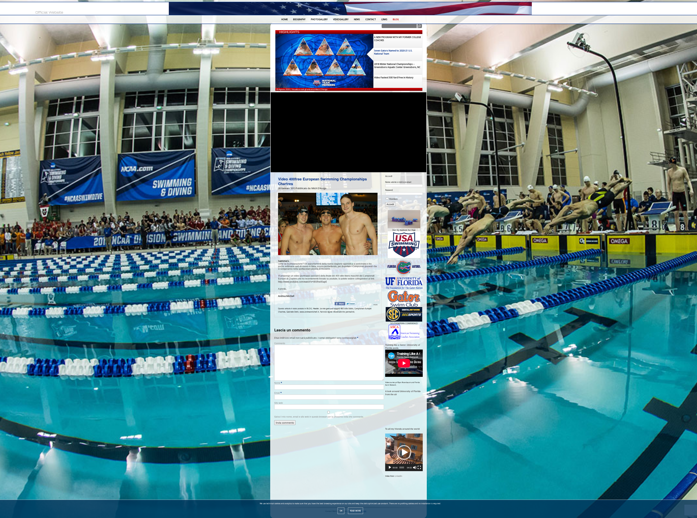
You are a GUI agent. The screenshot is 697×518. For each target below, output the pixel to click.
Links (384, 19)
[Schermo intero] (419, 467)
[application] (404, 452)
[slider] (401, 467)
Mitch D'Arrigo (318, 188)
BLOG (396, 19)
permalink (350, 312)
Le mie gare (325, 308)
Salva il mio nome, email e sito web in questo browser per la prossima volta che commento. (319, 416)
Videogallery (340, 19)
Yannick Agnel (326, 312)
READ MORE (355, 510)
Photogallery (319, 19)
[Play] (390, 467)
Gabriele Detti (292, 312)
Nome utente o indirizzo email (398, 182)
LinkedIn (398, 476)
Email (278, 392)
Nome (278, 382)
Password (389, 190)
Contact (370, 19)
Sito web (278, 402)
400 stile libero (347, 308)
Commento (279, 343)
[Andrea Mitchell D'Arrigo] (36, 9)
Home (284, 19)
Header (316, 308)
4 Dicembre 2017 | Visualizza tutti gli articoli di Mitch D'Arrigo (302, 89)
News (357, 19)
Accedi (390, 204)
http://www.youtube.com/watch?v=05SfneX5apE (302, 281)
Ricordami (393, 199)
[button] (404, 452)
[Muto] (415, 467)
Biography (299, 19)
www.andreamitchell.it (309, 312)
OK (341, 510)
